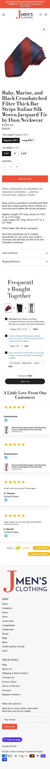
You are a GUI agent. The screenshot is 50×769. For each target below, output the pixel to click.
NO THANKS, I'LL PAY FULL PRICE (25, 405)
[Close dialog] (47, 3)
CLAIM (25, 393)
